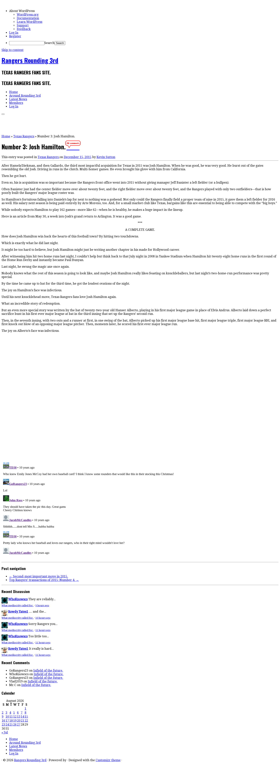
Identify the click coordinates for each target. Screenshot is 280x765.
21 (22, 720)
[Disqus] (140, 406)
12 (15, 716)
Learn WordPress (29, 22)
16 (3, 720)
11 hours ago (42, 630)
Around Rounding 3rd (25, 95)
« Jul (5, 732)
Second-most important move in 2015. (38, 576)
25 (11, 724)
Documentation (28, 18)
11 (11, 716)
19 (15, 720)
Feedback (24, 29)
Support (23, 25)
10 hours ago (42, 617)
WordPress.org (27, 14)
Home (13, 92)
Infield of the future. (48, 670)
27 (18, 724)
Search (49, 43)
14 (22, 716)
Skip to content (12, 50)
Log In (13, 32)
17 (7, 720)
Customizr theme (108, 760)
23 (3, 724)
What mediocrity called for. (18, 605)
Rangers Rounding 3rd (30, 60)
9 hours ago (42, 605)
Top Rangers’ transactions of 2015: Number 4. (44, 580)
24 (7, 724)
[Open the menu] (3, 114)
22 (26, 720)
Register (15, 36)
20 (18, 720)
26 (15, 724)
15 (26, 716)
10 (7, 716)
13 (18, 716)
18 (11, 720)
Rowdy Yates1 (18, 611)
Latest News (18, 99)
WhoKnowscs (18, 599)
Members (16, 103)
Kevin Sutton (106, 157)
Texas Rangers (23, 136)
